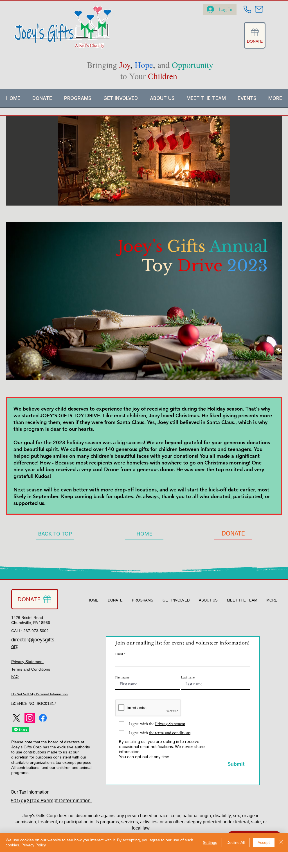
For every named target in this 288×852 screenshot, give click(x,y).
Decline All (235, 842)
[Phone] (247, 9)
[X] (16, 718)
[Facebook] (43, 718)
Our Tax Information (30, 792)
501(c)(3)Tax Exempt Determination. (51, 800)
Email (119, 653)
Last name (188, 677)
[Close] (281, 842)
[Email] (259, 9)
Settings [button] (210, 842)
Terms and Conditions (30, 669)
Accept (264, 842)
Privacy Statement (27, 661)
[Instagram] (29, 718)
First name (122, 677)
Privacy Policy (33, 845)
